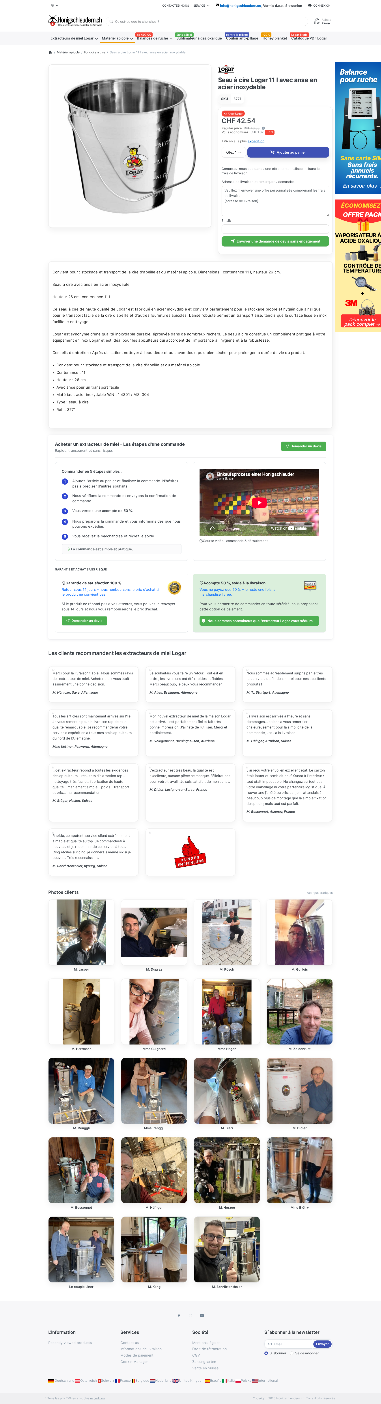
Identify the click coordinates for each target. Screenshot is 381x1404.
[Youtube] (202, 1315)
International (268, 1380)
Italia (231, 1380)
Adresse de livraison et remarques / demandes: (258, 182)
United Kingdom (191, 1380)
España (215, 1380)
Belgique (142, 1380)
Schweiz (107, 1380)
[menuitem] (74, 38)
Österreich (88, 1380)
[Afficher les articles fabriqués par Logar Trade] (226, 69)
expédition (256, 141)
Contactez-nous (175, 5)
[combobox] (54, 5)
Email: (226, 220)
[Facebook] (179, 1315)
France (125, 1380)
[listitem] (130, 146)
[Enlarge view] (130, 146)
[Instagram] (190, 1315)
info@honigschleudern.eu (240, 6)
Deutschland (64, 1380)
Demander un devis (306, 446)
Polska (246, 1380)
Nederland (163, 1380)
